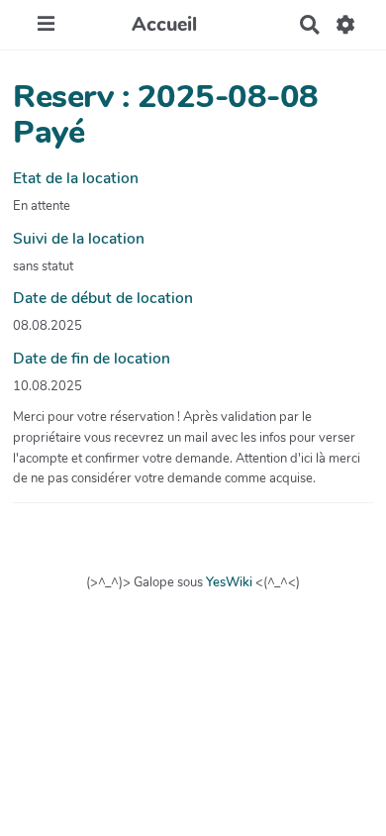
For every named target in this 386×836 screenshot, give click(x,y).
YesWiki (229, 582)
